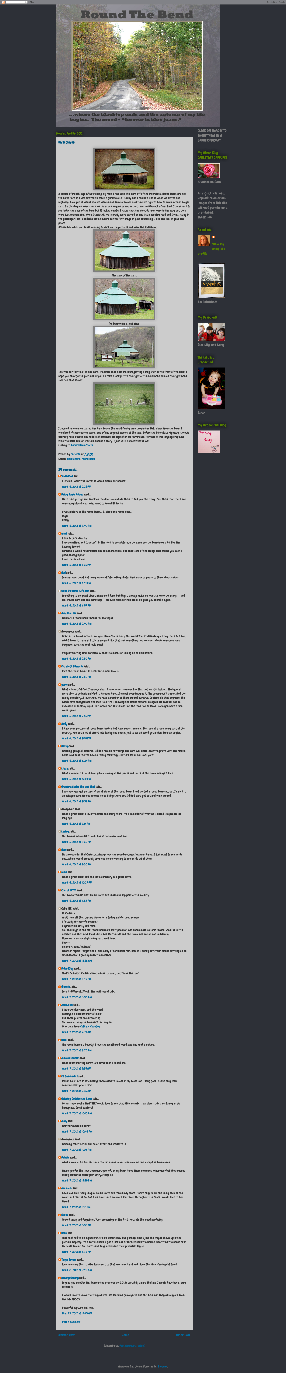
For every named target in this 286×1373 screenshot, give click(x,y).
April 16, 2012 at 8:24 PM (77, 761)
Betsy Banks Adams (72, 494)
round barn (88, 459)
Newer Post (66, 1335)
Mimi (64, 533)
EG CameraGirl (69, 1076)
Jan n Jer (66, 1188)
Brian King (67, 968)
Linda (64, 768)
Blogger (162, 1366)
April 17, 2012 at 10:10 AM (77, 1113)
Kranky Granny (70, 1278)
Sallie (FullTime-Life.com (75, 591)
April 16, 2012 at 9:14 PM (76, 824)
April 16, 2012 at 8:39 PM (76, 801)
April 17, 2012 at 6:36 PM (76, 1252)
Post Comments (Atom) (132, 1346)
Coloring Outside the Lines (76, 1099)
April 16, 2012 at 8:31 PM (76, 779)
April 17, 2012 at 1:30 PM (76, 1207)
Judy (64, 1121)
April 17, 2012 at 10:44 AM (77, 1131)
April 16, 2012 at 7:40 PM (77, 624)
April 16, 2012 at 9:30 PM (76, 864)
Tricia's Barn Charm (82, 445)
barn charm (73, 459)
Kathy (65, 746)
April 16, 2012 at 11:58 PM (76, 901)
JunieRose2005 (70, 1058)
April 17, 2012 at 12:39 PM (77, 1180)
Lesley (65, 831)
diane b (65, 987)
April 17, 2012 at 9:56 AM (76, 1091)
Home (125, 1335)
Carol (64, 1040)
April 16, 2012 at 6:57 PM (76, 605)
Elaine (64, 1215)
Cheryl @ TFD (68, 890)
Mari (64, 872)
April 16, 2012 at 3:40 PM (77, 526)
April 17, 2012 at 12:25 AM (77, 961)
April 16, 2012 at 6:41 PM (76, 583)
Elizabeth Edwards (72, 666)
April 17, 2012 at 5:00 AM (77, 997)
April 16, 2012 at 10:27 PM (77, 882)
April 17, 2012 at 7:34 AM (76, 1032)
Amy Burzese (68, 613)
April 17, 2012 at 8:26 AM (77, 1050)
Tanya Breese (68, 1259)
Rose (64, 850)
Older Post (183, 1335)
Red (63, 573)
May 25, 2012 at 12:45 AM (77, 1313)
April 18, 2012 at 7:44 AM (77, 1270)
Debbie (65, 1157)
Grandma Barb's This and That (78, 787)
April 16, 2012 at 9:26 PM (76, 842)
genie (64, 684)
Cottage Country (90, 1026)
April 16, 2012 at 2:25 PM (76, 487)
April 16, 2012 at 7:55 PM (76, 716)
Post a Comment (71, 1322)
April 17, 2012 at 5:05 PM (76, 1225)
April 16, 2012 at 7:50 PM (76, 659)
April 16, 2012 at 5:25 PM (76, 565)
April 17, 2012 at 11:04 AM (77, 1150)
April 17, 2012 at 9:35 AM (76, 1068)
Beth (64, 1233)
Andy (64, 724)
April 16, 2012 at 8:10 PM (76, 738)
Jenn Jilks (67, 1005)
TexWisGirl (67, 476)
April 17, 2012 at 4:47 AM (76, 979)
